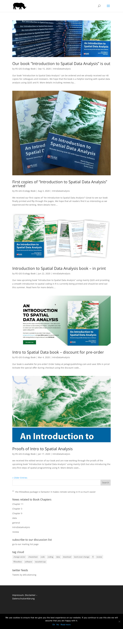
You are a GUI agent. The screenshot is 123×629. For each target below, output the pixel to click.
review (15, 531)
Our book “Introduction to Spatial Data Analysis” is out (61, 63)
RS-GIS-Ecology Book (25, 68)
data (14, 518)
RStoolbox (18, 561)
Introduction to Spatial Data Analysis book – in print (59, 268)
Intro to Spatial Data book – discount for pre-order (58, 352)
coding (50, 557)
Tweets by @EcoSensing (24, 574)
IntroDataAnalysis (62, 68)
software (28, 561)
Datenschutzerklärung (23, 598)
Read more (66, 624)
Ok (53, 624)
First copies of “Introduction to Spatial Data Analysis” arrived (59, 183)
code (43, 557)
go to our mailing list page (25, 544)
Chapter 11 (17, 504)
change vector (19, 557)
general (16, 522)
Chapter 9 (17, 513)
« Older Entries (19, 477)
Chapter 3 (17, 508)
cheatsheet (33, 557)
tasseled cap (40, 561)
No (57, 624)
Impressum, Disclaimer (24, 595)
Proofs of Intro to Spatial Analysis (42, 448)
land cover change (81, 557)
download (67, 557)
